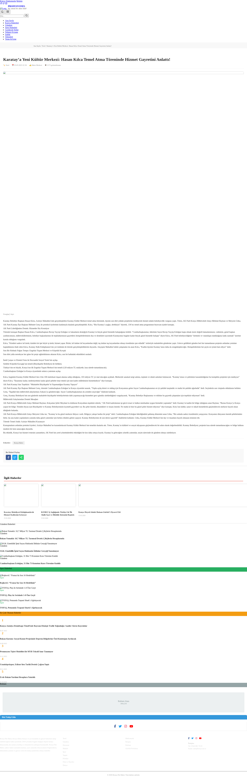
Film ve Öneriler (68, 762)
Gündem (8, 25)
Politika (65, 759)
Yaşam (65, 755)
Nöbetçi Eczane (11, 32)
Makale (65, 748)
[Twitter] (4, 4)
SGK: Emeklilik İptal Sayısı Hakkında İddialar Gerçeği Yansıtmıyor (29, 551)
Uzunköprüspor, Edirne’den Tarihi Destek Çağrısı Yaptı (24, 664)
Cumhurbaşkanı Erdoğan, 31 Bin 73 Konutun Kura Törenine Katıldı (30, 563)
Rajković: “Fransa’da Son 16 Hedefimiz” (18, 583)
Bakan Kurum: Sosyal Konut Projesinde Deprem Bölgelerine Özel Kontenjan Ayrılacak (38, 639)
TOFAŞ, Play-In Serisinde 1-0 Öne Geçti (17, 595)
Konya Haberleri (12, 23)
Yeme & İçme (10, 39)
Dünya (65, 765)
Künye (3, 1)
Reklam (128, 745)
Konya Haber (18, 443)
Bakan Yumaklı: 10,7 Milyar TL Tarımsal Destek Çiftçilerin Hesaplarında (32, 538)
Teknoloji (9, 37)
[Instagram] (6, 4)
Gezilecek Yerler (12, 30)
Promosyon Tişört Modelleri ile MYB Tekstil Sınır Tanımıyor (26, 651)
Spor (64, 752)
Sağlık (7, 34)
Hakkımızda (11, 1)
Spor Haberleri (11, 27)
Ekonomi (66, 745)
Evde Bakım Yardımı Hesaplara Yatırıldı (17, 677)
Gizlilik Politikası (131, 748)
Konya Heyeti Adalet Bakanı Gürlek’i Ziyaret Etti (99, 512)
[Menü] (7, 12)
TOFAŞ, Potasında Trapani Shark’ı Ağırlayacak (21, 608)
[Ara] (2, 12)
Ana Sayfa (9, 20)
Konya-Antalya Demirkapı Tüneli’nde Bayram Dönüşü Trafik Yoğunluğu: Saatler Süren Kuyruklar (43, 626)
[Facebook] (1, 4)
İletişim (19, 1)
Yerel (43, 46)
